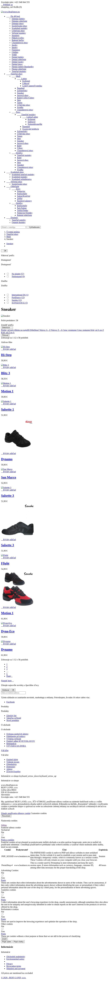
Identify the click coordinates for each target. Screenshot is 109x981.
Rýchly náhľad (8, 349)
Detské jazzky (18, 62)
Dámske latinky (18, 19)
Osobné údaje (12, 759)
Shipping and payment (15, 968)
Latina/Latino (30, 117)
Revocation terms (13, 966)
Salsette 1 (7, 409)
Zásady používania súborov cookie (15, 813)
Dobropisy (10, 767)
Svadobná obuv (15, 172)
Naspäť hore (7, 681)
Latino (22, 78)
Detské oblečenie (19, 59)
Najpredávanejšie (35, 124)
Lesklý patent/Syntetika (32, 86)
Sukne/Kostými (23, 196)
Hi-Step (6, 355)
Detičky (17, 153)
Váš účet (4, 750)
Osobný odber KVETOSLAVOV (20, 741)
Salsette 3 (7, 495)
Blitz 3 (5, 373)
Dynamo (6, 459)
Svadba (20, 107)
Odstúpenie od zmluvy (15, 736)
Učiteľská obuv (18, 31)
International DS (20, 295)
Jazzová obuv (22, 95)
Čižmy (20, 148)
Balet (19, 146)
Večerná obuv (14, 182)
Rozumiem (6, 816)
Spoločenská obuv (19, 26)
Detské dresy (17, 64)
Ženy (16, 112)
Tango (19, 102)
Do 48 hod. (13, 16)
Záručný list (11, 715)
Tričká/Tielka (22, 210)
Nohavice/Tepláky (24, 213)
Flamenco (16, 50)
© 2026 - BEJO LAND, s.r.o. (13, 977)
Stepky (15, 47)
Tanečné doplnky (19, 71)
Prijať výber (6, 942)
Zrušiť (4, 939)
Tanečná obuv (14, 74)
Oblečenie (12, 186)
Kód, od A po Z (97, 330)
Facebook (10, 702)
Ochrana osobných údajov (17, 734)
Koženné (26, 81)
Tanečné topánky (26, 114)
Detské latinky (18, 57)
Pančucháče (22, 194)
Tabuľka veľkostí (13, 718)
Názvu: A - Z (45, 330)
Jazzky (14, 45)
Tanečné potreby (19, 220)
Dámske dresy (18, 23)
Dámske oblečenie (19, 21)
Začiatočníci (22, 90)
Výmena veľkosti (13, 739)
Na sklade (18, 274)
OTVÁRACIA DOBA (16, 746)
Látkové (25, 83)
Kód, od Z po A (7, 332)
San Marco (8, 477)
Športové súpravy (24, 201)
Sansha (17, 300)
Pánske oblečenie (19, 69)
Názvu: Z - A (57, 330)
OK (4, 251)
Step (19, 100)
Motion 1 (7, 391)
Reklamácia (11, 743)
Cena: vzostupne (70, 330)
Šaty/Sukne (22, 208)
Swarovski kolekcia (30, 129)
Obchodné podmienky (15, 956)
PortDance (18, 297)
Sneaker (20, 93)
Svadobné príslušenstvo (22, 179)
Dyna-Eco (7, 631)
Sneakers (15, 35)
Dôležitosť (7, 328)
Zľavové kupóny (13, 771)
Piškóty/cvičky (18, 38)
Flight (5, 563)
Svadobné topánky (19, 28)
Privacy (9, 964)
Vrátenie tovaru (12, 762)
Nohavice (21, 191)
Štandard (20, 88)
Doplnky (12, 217)
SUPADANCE (20, 303)
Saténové (31, 122)
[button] (7, 840)
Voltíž (14, 55)
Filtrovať (5, 335)
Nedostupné (18, 276)
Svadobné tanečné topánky (23, 174)
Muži (16, 76)
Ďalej (9, 676)
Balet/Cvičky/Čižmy (25, 98)
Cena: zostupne (84, 330)
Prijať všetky (19, 942)
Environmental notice (15, 959)
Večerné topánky (19, 33)
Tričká (19, 198)
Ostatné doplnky (19, 222)
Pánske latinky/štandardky (23, 67)
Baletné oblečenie (24, 215)
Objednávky (11, 764)
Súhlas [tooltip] (4, 825)
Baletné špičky (18, 40)
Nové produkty (12, 720)
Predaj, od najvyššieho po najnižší (15, 330)
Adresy (9, 769)
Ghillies (15, 52)
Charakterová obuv (20, 43)
